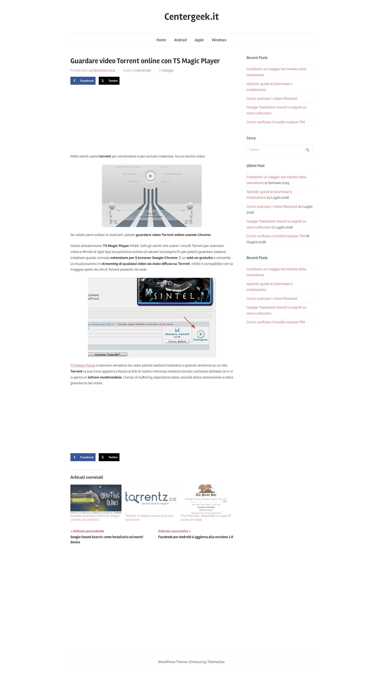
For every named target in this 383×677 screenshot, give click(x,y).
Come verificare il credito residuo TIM (276, 122)
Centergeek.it (191, 17)
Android (180, 39)
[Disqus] (151, 603)
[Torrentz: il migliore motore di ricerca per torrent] (151, 499)
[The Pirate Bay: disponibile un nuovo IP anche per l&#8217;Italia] (206, 499)
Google (167, 70)
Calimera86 (142, 70)
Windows (219, 39)
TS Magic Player (83, 365)
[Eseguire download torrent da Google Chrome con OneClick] (95, 499)
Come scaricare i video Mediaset (272, 98)
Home (161, 39)
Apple (199, 39)
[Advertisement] (103, 118)
